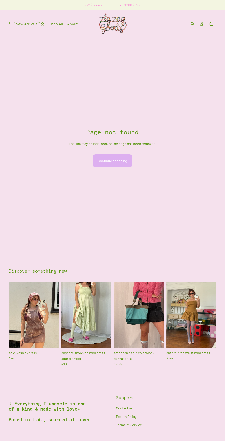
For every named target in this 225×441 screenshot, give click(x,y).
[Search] (192, 24)
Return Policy (126, 416)
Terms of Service (129, 424)
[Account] (202, 24)
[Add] (52, 341)
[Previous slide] (66, 315)
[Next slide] (106, 315)
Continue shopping (112, 161)
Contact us (124, 408)
